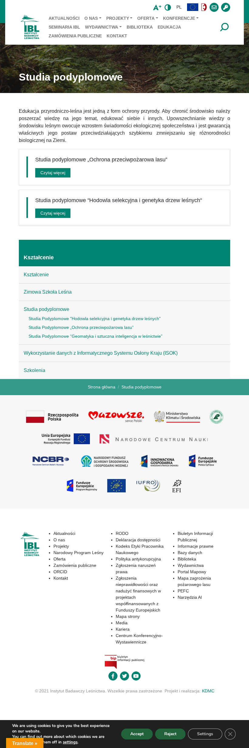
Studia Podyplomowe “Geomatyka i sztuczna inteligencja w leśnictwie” (95, 336)
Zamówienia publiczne (75, 35)
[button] (193, 7)
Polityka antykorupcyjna (138, 559)
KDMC (208, 690)
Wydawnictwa (101, 27)
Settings (205, 734)
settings (70, 742)
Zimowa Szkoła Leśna (48, 292)
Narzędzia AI (190, 597)
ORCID (60, 571)
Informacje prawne (195, 546)
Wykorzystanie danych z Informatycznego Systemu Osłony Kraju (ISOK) (101, 353)
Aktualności (64, 18)
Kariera (123, 629)
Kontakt (117, 35)
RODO (122, 533)
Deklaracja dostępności (138, 539)
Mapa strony (128, 616)
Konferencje (179, 18)
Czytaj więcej (52, 172)
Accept (137, 734)
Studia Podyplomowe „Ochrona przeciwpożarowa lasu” (81, 327)
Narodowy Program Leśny (78, 552)
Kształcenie (39, 257)
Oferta (146, 18)
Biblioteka (140, 27)
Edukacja (169, 27)
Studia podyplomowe (46, 309)
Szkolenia (34, 370)
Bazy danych (190, 552)
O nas (91, 18)
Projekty (117, 18)
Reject (170, 734)
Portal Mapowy (192, 571)
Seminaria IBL (64, 27)
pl (179, 7)
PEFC (183, 590)
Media (122, 622)
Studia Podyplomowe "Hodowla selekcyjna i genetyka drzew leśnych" (95, 318)
